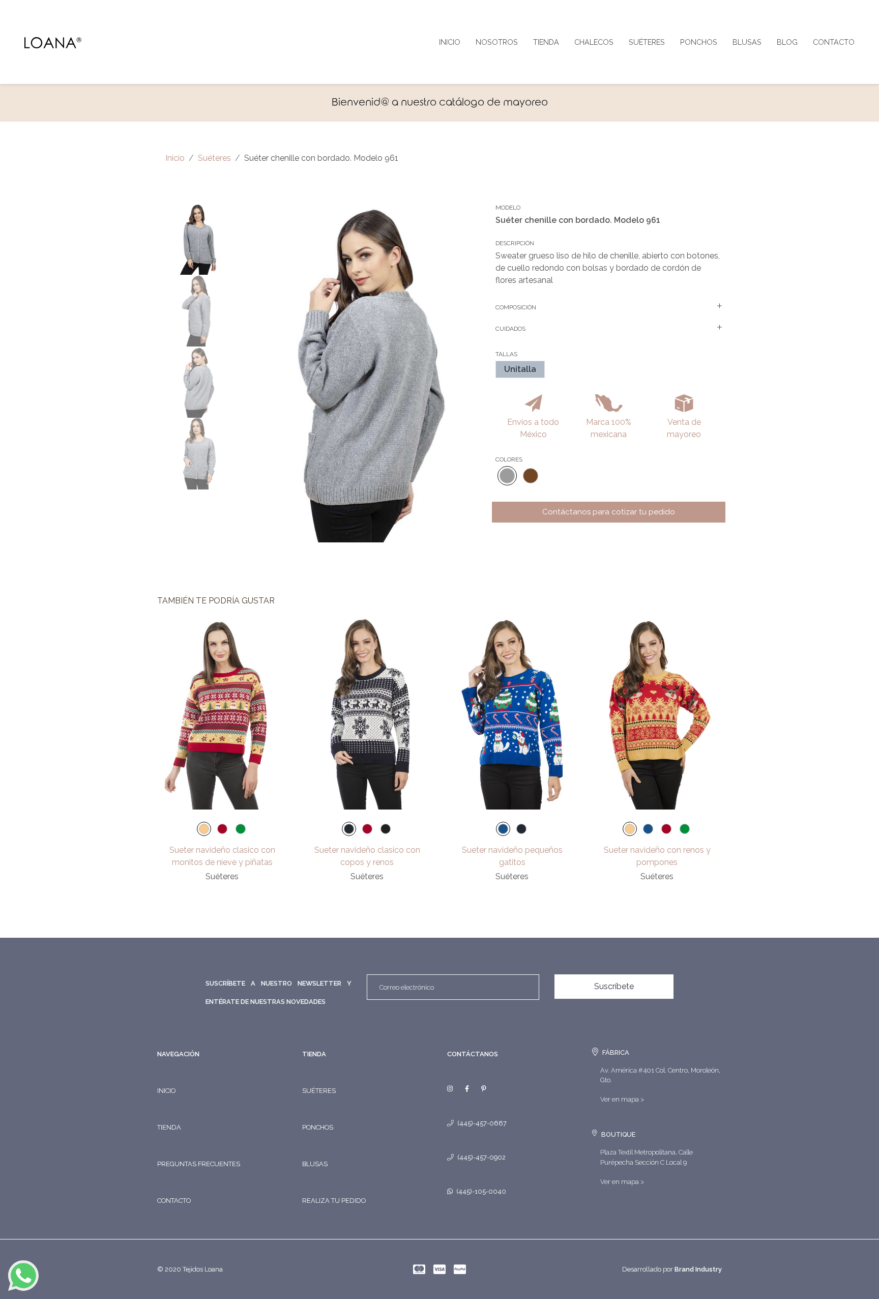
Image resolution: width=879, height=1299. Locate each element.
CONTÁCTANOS (472, 1054)
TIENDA (314, 1054)
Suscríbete (614, 986)
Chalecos (593, 42)
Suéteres (647, 42)
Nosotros (497, 42)
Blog (787, 42)
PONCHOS (317, 1127)
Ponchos (698, 42)
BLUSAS (315, 1164)
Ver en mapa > (622, 1099)
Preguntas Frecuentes (198, 1164)
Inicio (449, 42)
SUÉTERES (319, 1090)
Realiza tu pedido (334, 1200)
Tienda (546, 42)
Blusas (746, 42)
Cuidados (510, 328)
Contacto (834, 42)
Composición (515, 307)
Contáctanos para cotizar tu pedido (608, 511)
